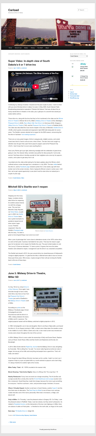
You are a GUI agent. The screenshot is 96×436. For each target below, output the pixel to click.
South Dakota (17, 178)
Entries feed (73, 94)
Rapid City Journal (31, 347)
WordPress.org (74, 98)
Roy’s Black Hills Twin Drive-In (33, 123)
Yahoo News (14, 212)
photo (19, 307)
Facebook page (25, 167)
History (33, 48)
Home (10, 48)
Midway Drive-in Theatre (43, 121)
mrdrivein (24, 68)
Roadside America (20, 404)
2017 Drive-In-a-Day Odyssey (21, 415)
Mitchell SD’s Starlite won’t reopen (28, 186)
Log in (72, 92)
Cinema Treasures (49, 231)
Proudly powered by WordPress (48, 429)
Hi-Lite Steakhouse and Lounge (43, 379)
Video (22, 178)
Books (26, 48)
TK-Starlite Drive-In (21, 411)
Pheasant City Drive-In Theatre (42, 125)
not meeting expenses (28, 134)
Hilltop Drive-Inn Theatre (15, 125)
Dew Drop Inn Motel (35, 390)
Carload (13, 10)
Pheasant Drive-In (13, 123)
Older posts (12, 422)
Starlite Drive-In (58, 127)
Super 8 (54, 388)
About (47, 48)
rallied (55, 164)
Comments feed (74, 96)
